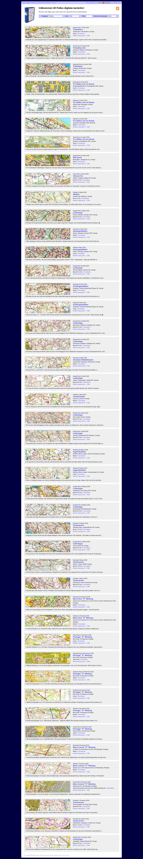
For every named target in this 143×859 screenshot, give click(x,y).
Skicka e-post (65, 855)
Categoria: (45, 16)
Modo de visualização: (100, 16)
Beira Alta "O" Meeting (83, 599)
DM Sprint (77, 158)
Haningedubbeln (80, 231)
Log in (54, 2)
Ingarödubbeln (79, 452)
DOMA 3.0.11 (117, 2)
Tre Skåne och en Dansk (83, 84)
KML (88, 35)
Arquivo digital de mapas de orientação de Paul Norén (36, 2)
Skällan (76, 194)
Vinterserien (78, 525)
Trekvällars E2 (79, 48)
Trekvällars (78, 29)
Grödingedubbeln (80, 286)
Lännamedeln (79, 397)
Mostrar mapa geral (79, 35)
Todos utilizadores (91, 2)
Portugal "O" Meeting (82, 637)
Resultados (81, 33)
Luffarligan (78, 213)
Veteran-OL (78, 176)
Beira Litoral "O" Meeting (84, 747)
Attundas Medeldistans (83, 360)
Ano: (66, 16)
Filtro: (84, 16)
